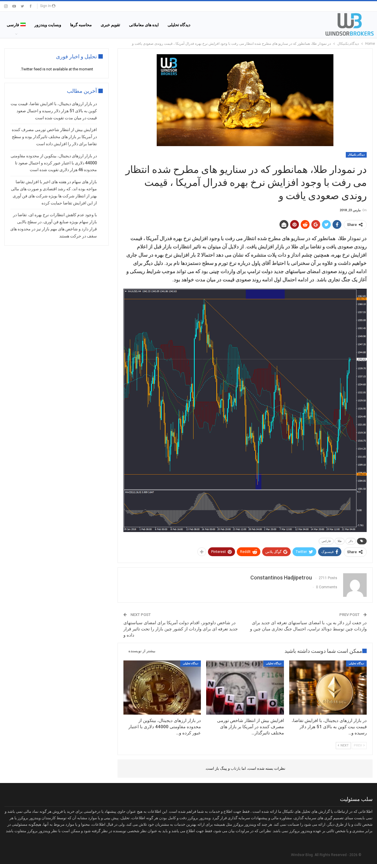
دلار (350, 541)
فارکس (326, 541)
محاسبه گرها (81, 24)
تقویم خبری (110, 24)
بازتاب (235, 768)
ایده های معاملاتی (144, 24)
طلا (340, 541)
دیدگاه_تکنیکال (356, 154)
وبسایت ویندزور (47, 24)
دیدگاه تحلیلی (179, 24)
